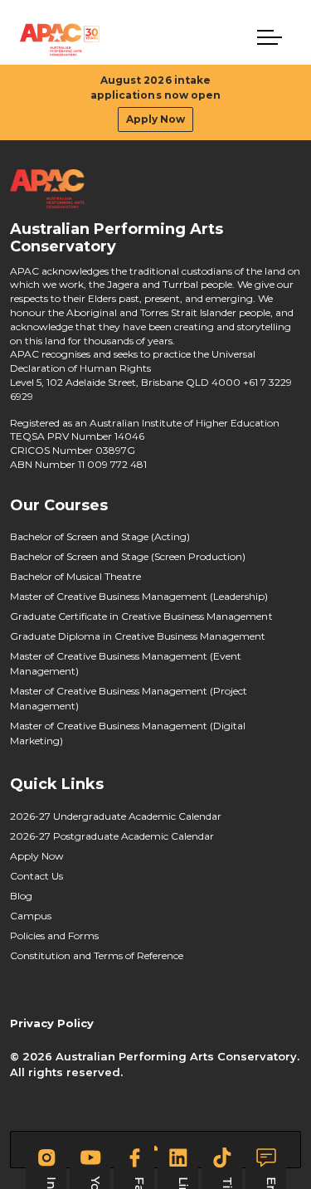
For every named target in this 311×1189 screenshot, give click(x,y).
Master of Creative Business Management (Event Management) (125, 663)
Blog (21, 895)
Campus (30, 915)
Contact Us (36, 876)
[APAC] (59, 40)
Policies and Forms (54, 935)
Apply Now (155, 119)
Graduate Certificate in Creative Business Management (141, 616)
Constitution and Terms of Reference (96, 955)
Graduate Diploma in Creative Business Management (137, 636)
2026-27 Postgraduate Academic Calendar (112, 836)
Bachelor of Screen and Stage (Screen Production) (127, 556)
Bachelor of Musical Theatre (75, 576)
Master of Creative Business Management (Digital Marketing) (127, 733)
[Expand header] (269, 37)
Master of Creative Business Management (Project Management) (128, 698)
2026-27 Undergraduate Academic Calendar (115, 816)
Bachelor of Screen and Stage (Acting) (100, 536)
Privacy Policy (52, 1023)
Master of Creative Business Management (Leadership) (139, 596)
